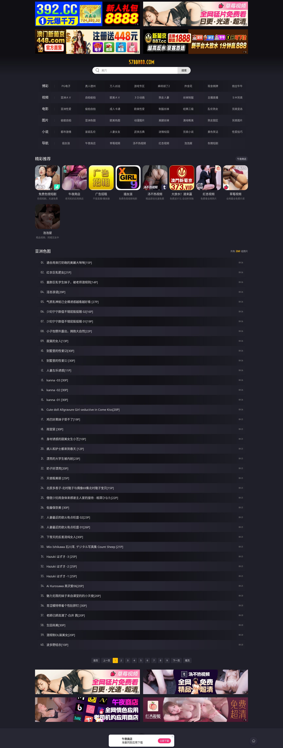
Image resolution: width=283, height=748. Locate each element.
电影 (45, 109)
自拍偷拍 (90, 97)
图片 (45, 120)
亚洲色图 (90, 120)
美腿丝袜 (164, 120)
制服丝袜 (164, 109)
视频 (45, 97)
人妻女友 (115, 132)
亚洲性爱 (66, 109)
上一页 (106, 660)
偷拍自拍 (90, 109)
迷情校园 (164, 132)
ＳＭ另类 (237, 97)
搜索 (184, 70)
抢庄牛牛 (237, 86)
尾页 (187, 660)
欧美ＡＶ (115, 97)
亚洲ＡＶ (66, 97)
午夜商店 (90, 143)
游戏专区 (139, 86)
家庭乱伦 (90, 132)
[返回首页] (253, 741)
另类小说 (188, 132)
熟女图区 (213, 120)
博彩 (45, 86)
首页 (95, 660)
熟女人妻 (164, 97)
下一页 (176, 660)
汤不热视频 (139, 143)
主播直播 (213, 97)
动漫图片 (139, 120)
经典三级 (188, 109)
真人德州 (90, 86)
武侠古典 (139, 132)
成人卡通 (115, 109)
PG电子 (66, 86)
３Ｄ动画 (139, 97)
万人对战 (115, 86)
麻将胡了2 (164, 86)
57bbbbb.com (141, 62)
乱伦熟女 (213, 109)
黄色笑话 (213, 132)
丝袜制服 (188, 97)
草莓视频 (115, 143)
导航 (45, 143)
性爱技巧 (237, 132)
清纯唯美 (188, 120)
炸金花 (188, 86)
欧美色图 (115, 120)
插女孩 (66, 143)
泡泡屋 (188, 143)
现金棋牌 (213, 86)
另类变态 (237, 109)
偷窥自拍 (66, 120)
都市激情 (66, 132)
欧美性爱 (139, 109)
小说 (45, 132)
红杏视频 (164, 143)
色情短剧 (213, 143)
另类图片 (237, 120)
